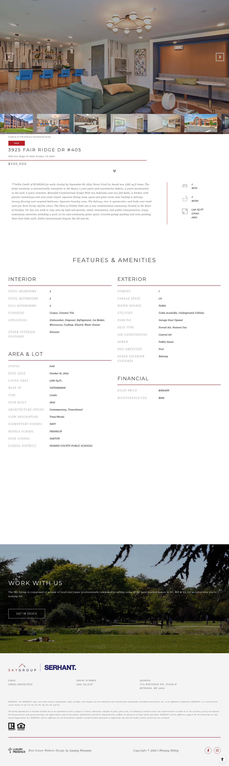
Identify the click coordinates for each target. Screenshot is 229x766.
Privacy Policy (169, 750)
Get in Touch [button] (26, 613)
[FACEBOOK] (208, 750)
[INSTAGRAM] (217, 750)
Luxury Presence (81, 750)
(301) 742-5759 (84, 684)
